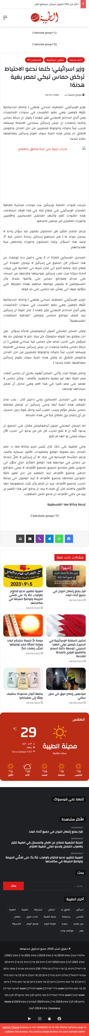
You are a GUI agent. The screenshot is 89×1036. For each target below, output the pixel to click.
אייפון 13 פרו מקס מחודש (71, 981)
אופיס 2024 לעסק (38, 1008)
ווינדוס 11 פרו (23, 962)
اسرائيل (80, 909)
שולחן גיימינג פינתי (59, 975)
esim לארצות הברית (15, 988)
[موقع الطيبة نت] (44, 17)
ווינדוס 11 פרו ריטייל (64, 968)
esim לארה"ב (35, 988)
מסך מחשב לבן (38, 995)
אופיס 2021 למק (76, 962)
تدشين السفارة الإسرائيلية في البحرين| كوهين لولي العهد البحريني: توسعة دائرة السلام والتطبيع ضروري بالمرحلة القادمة (67, 648)
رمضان (17, 916)
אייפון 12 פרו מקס (47, 981)
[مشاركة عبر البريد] (30, 539)
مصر (81, 930)
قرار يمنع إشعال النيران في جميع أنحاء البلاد (69, 593)
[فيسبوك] (69, 539)
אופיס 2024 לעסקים (39, 1001)
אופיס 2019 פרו (62, 955)
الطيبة (25, 909)
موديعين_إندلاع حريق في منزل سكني (67, 696)
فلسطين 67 (34, 59)
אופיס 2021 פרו (28, 955)
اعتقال (51, 909)
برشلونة (66, 916)
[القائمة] (5, 19)
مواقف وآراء (66, 930)
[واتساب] (59, 539)
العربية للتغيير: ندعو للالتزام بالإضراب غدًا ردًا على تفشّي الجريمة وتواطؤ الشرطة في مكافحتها (26, 597)
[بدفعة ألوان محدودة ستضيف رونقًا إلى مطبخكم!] (23, 679)
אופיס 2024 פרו (60, 1001)
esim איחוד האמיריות (59, 995)
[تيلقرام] (49, 539)
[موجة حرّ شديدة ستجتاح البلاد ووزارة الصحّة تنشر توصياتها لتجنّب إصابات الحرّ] (23, 625)
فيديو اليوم (32, 923)
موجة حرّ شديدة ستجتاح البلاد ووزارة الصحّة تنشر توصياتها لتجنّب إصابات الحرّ (25, 644)
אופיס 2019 (45, 955)
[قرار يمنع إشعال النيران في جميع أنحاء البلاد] (66, 576)
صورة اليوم (50, 923)
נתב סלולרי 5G (44, 968)
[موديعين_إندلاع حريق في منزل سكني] (66, 679)
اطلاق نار (65, 909)
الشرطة (38, 909)
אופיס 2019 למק (56, 962)
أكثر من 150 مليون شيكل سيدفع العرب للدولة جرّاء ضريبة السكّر (42, 4)
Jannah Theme (10, 1027)
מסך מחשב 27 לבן (20, 995)
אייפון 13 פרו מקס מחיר (15, 975)
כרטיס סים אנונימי (26, 968)
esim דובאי (79, 995)
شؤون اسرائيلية (55, 59)
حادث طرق (32, 916)
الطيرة (12, 909)
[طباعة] (20, 539)
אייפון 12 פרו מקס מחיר (24, 981)
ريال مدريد (78, 923)
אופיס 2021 (12, 955)
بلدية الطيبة (50, 916)
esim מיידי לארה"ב (54, 988)
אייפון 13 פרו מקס (38, 975)
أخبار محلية (76, 59)
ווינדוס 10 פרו (39, 962)
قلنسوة (16, 923)
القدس (80, 916)
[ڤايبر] (40, 539)
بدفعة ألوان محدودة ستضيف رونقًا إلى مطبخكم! (25, 696)
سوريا (65, 923)
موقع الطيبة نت (73, 95)
